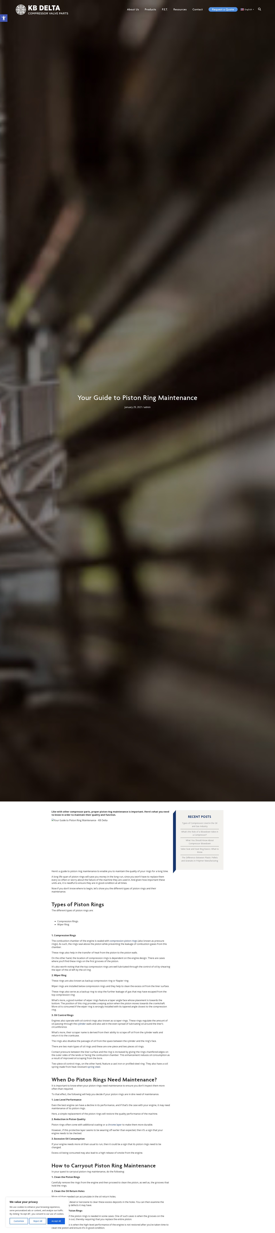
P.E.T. (165, 9)
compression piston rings (123, 940)
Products (150, 9)
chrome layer (115, 1124)
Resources (180, 9)
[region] (37, 1212)
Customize (19, 1221)
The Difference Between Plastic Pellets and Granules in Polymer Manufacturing (199, 859)
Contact (197, 9)
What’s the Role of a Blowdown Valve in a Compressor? (199, 833)
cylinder (81, 1023)
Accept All (56, 1221)
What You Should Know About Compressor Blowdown (200, 842)
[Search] (259, 9)
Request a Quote (223, 9)
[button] (3, 18)
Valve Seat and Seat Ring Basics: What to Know (200, 850)
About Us (133, 9)
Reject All (37, 1221)
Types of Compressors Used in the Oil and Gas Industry (199, 825)
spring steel (93, 1066)
